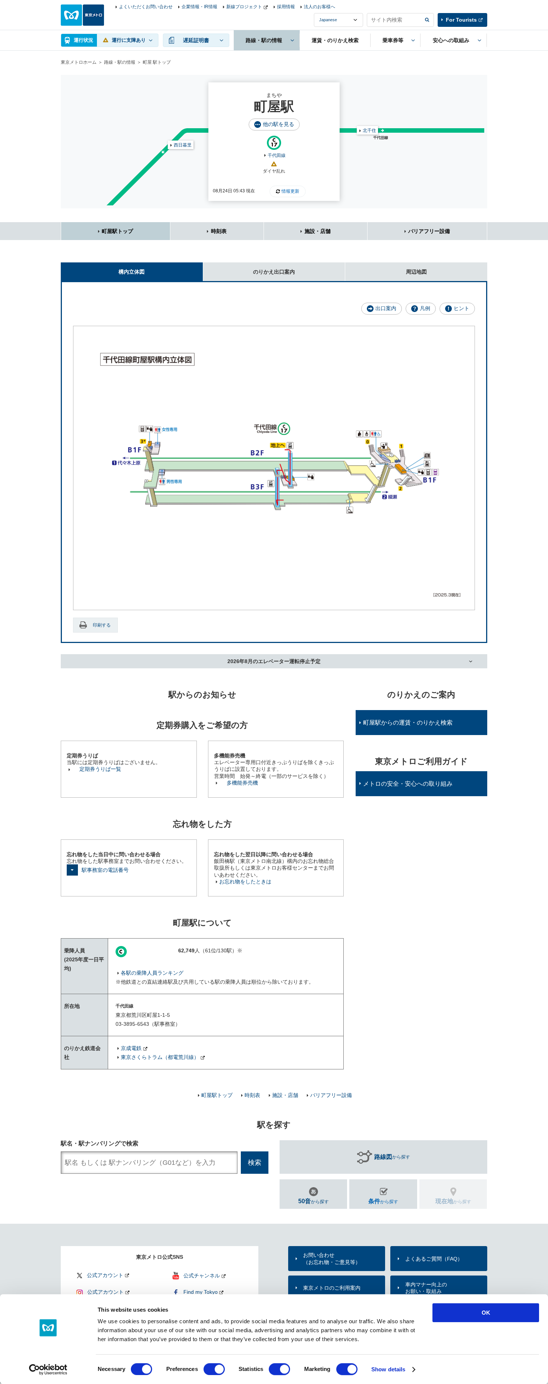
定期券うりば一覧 (100, 769)
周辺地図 (416, 272)
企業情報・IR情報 (199, 6)
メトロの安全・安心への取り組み (408, 784)
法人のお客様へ (319, 6)
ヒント (461, 308)
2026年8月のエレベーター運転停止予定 (274, 661)
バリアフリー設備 (429, 231)
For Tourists (461, 20)
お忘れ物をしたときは (245, 882)
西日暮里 (183, 145)
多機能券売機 (242, 783)
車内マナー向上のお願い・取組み (426, 1287)
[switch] (214, 1369)
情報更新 (290, 191)
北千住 (369, 130)
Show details (388, 1369)
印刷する (102, 625)
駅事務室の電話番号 (105, 870)
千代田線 (277, 155)
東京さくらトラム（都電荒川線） (160, 1057)
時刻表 (219, 231)
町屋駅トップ (117, 231)
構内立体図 (132, 272)
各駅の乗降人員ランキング (152, 973)
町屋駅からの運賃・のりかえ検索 (408, 722)
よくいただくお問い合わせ (146, 6)
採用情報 (286, 6)
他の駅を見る (278, 124)
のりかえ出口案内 (274, 272)
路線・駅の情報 (119, 62)
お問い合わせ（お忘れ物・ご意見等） (331, 1258)
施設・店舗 (318, 231)
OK (486, 1312)
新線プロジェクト (244, 6)
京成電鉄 (131, 1048)
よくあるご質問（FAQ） (434, 1259)
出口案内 (385, 308)
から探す (392, 1157)
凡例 (425, 308)
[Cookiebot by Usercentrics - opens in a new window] (48, 1369)
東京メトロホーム (79, 62)
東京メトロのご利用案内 (331, 1288)
